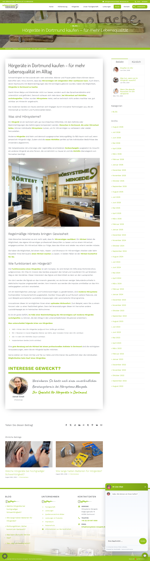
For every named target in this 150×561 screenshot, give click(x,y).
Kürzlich (136, 61)
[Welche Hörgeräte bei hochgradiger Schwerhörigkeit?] (28, 454)
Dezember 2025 (119, 170)
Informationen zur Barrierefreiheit (58, 529)
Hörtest (83, 239)
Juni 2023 (117, 332)
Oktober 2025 (118, 181)
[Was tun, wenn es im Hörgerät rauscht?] (116, 79)
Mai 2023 (116, 338)
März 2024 (117, 283)
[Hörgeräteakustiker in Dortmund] (10, 5)
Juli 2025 (116, 197)
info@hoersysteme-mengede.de (93, 527)
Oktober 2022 (118, 375)
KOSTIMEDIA (141, 559)
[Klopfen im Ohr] (116, 68)
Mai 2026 (116, 143)
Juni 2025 (117, 202)
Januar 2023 (118, 359)
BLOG (115, 112)
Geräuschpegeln (72, 148)
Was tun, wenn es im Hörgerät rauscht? (129, 79)
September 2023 (120, 316)
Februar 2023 (118, 354)
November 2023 (119, 305)
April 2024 (117, 278)
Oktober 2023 (118, 311)
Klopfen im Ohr (126, 68)
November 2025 (119, 175)
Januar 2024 (118, 294)
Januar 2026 (118, 165)
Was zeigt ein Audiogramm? (18, 543)
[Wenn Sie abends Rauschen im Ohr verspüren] (116, 90)
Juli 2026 (116, 132)
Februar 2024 (118, 289)
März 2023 (117, 348)
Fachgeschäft (50, 507)
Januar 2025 (118, 230)
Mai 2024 (116, 273)
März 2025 (117, 219)
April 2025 (117, 213)
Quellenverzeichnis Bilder (54, 514)
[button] (5, 556)
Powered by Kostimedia (113, 549)
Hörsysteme (37, 128)
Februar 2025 (118, 224)
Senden (142, 541)
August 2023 (118, 321)
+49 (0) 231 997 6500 (89, 520)
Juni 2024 (117, 267)
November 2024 (119, 240)
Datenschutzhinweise (127, 549)
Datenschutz (50, 525)
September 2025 (120, 186)
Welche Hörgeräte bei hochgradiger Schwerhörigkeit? (16, 509)
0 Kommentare (23, 477)
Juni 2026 (117, 138)
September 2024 (120, 251)
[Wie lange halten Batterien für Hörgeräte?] (79, 454)
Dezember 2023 (119, 300)
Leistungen (49, 511)
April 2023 (117, 343)
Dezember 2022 (119, 365)
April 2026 (117, 148)
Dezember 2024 (119, 235)
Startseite (8, 48)
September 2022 (120, 381)
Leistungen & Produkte (53, 518)
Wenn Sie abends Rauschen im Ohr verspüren (127, 91)
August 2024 (118, 257)
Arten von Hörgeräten (42, 323)
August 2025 (118, 192)
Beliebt (120, 61)
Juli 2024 (116, 262)
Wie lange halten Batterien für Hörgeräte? (79, 471)
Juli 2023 (116, 327)
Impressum (49, 522)
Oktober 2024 (118, 246)
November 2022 (119, 370)
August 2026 (118, 127)
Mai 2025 (116, 208)
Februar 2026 (118, 159)
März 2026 (117, 154)
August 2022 (118, 386)
